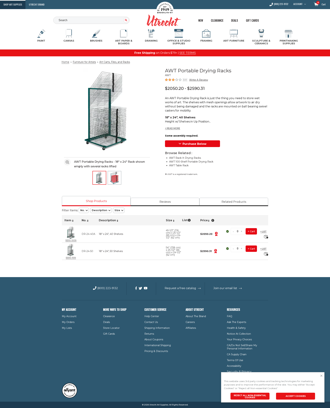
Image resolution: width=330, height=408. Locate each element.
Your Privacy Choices (239, 339)
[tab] (96, 201)
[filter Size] (118, 210)
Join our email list (225, 288)
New (200, 20)
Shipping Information (157, 327)
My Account (69, 316)
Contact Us (151, 322)
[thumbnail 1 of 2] (99, 178)
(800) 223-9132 (281, 4)
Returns (149, 333)
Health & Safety (236, 327)
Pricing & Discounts (156, 351)
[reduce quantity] (234, 231)
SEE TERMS (187, 52)
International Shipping (157, 345)
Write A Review (198, 79)
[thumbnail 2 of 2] (114, 178)
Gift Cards (252, 20)
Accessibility (234, 365)
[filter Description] (100, 210)
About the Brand (196, 316)
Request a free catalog (180, 288)
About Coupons (153, 339)
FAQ (229, 316)
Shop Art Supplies (12, 4)
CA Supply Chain (236, 354)
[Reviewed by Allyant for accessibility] (69, 397)
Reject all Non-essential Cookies (250, 396)
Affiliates (191, 327)
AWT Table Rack (179, 165)
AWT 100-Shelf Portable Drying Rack (191, 161)
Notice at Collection (239, 333)
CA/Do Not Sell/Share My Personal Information (242, 347)
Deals (234, 20)
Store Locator (111, 327)
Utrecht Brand (37, 4)
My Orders (68, 322)
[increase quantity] (242, 231)
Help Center (151, 316)
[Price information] (216, 234)
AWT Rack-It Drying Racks (185, 157)
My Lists (67, 327)
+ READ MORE (172, 128)
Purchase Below (194, 144)
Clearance (217, 20)
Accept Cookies (296, 396)
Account (297, 4)
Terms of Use (235, 360)
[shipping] (265, 237)
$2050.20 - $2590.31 (185, 88)
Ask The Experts (236, 322)
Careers (190, 322)
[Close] (321, 376)
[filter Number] (84, 210)
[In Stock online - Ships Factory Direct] (228, 231)
